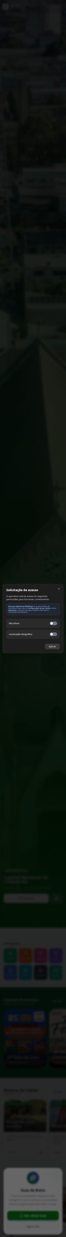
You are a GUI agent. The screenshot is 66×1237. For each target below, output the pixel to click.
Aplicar (52, 646)
